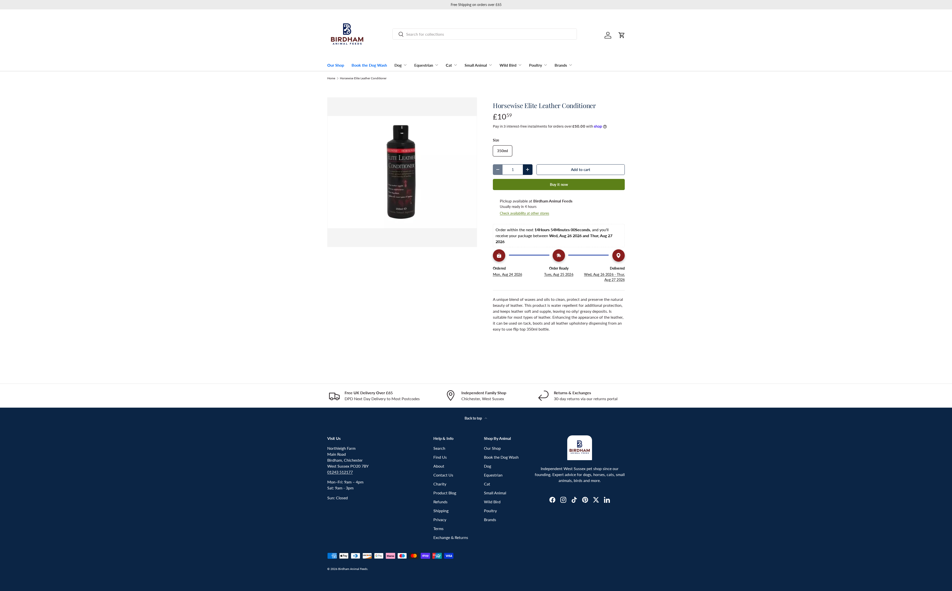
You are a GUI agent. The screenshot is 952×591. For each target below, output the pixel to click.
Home (331, 78)
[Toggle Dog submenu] (405, 65)
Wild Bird (508, 65)
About (438, 466)
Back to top (474, 418)
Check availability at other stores (524, 213)
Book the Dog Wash (369, 65)
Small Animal (476, 65)
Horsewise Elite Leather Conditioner (363, 78)
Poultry (535, 65)
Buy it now (559, 184)
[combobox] (485, 34)
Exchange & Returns (450, 537)
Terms (438, 528)
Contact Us (443, 475)
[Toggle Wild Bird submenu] (520, 65)
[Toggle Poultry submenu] (545, 65)
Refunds (440, 501)
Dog (398, 65)
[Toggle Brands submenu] (570, 65)
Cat (449, 65)
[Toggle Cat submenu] (455, 65)
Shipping (440, 510)
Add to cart (580, 169)
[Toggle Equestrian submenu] (437, 65)
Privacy (439, 519)
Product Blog (444, 492)
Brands (561, 65)
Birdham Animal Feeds (352, 569)
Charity (439, 483)
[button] (621, 35)
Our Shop (335, 65)
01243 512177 (340, 472)
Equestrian (423, 65)
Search (439, 448)
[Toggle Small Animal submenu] (490, 65)
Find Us (440, 457)
